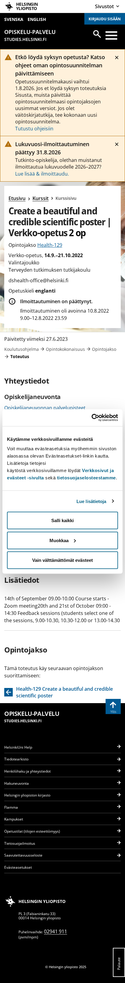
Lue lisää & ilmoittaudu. (42, 173)
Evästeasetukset (18, 867)
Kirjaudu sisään (105, 19)
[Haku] (97, 34)
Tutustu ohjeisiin (34, 128)
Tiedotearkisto (16, 759)
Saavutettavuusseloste (23, 855)
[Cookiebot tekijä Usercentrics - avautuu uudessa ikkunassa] (91, 418)
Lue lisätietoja (91, 501)
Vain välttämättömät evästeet (62, 560)
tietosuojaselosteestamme (86, 477)
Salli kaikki (62, 520)
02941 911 (55, 931)
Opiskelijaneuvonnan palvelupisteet (45, 407)
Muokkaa (59, 540)
